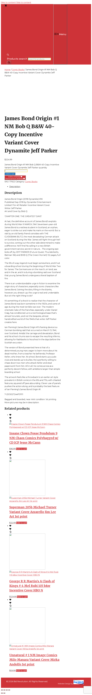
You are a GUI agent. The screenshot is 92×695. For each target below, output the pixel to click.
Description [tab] (14, 186)
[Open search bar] (8, 54)
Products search (17, 58)
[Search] (9, 62)
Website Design (64, 684)
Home (7, 69)
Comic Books (18, 69)
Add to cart (10, 174)
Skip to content (8, 2)
